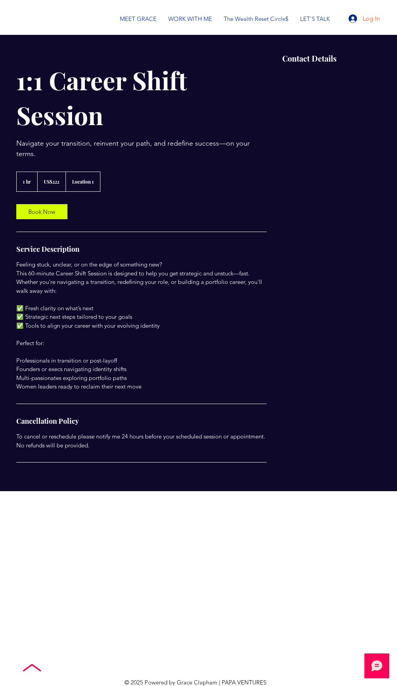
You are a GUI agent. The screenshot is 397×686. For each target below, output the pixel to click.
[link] (41, 211)
